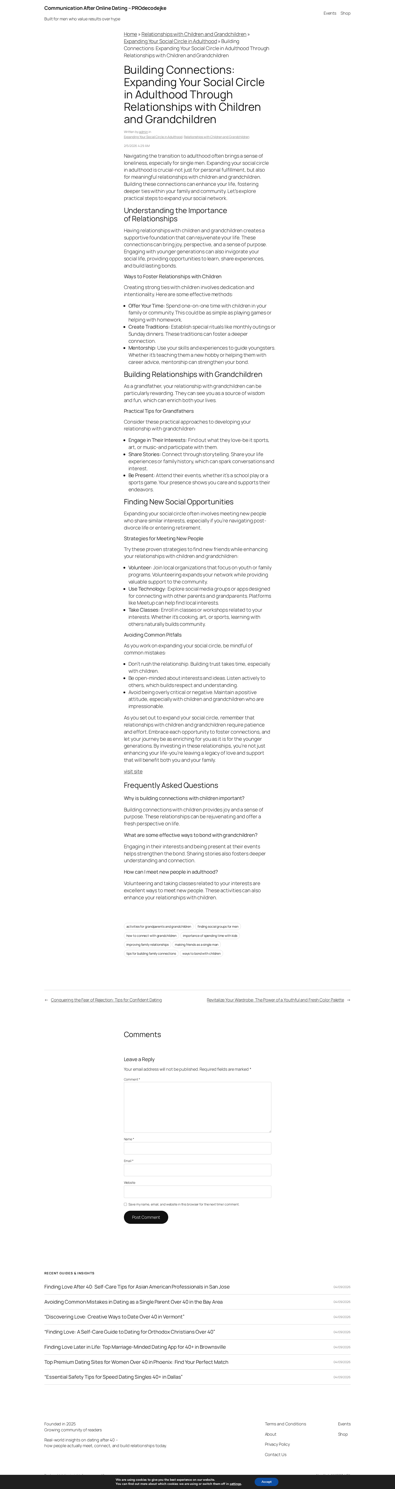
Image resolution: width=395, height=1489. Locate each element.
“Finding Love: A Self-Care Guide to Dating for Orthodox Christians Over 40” (129, 1332)
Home (130, 34)
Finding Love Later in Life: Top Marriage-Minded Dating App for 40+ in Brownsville (135, 1347)
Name (129, 1139)
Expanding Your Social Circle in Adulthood (170, 41)
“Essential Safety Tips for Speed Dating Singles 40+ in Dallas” (113, 1377)
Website (129, 1182)
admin (143, 132)
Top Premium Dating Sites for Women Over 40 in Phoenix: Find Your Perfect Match (136, 1362)
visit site (133, 771)
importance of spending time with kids (210, 935)
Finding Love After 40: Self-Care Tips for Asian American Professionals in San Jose (137, 1287)
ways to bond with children (201, 953)
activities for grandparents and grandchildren (158, 926)
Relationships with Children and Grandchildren (194, 34)
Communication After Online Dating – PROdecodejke (105, 8)
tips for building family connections (151, 953)
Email (128, 1161)
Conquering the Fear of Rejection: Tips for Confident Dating (106, 1000)
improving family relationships (147, 944)
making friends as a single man (196, 944)
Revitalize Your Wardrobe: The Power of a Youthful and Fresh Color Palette (275, 1000)
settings (235, 1484)
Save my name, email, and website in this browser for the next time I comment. (183, 1204)
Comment (132, 1079)
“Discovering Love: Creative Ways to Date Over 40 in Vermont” (114, 1317)
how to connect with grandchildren (151, 935)
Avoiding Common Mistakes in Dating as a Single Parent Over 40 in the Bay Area (133, 1302)
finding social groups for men (218, 926)
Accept (267, 1482)
